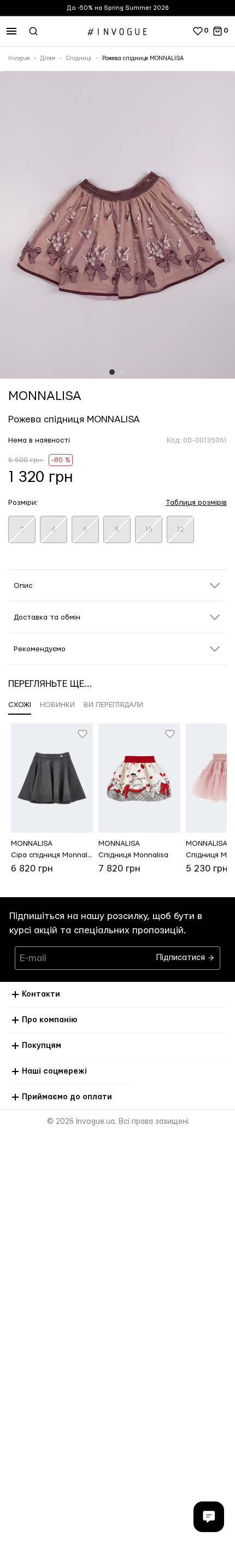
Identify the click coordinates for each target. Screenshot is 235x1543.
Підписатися (181, 954)
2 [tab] (123, 372)
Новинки (57, 705)
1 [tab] (112, 372)
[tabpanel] (117, 227)
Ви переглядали (113, 705)
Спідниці (78, 58)
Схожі (19, 705)
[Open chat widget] (208, 1516)
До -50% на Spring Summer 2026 (118, 8)
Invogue (19, 58)
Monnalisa (44, 396)
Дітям (47, 58)
